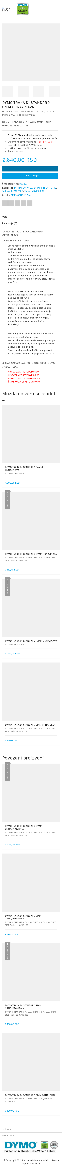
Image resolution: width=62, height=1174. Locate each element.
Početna (6, 1129)
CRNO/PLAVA (24, 195)
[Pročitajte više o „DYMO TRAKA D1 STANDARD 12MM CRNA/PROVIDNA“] (56, 844)
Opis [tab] (4, 216)
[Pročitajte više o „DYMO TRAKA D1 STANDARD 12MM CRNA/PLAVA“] (56, 570)
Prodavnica (8, 1135)
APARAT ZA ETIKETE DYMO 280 (23, 375)
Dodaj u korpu (31, 175)
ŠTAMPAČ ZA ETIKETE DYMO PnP (24, 381)
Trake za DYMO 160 (34, 111)
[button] (56, 483)
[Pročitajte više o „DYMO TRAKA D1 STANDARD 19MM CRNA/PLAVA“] (56, 653)
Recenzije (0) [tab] (9, 223)
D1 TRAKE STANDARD (13, 111)
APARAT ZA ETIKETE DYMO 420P (24, 378)
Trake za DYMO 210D (12, 191)
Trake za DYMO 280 (25, 114)
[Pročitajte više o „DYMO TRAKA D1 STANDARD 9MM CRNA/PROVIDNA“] (56, 1024)
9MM (13, 195)
